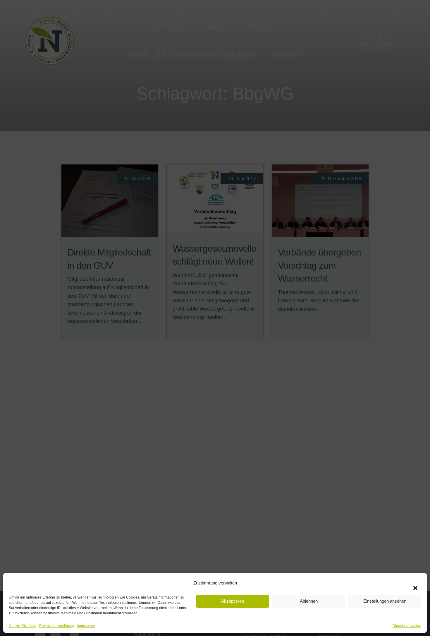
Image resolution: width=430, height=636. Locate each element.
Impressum (86, 626)
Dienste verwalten (407, 626)
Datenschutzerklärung (56, 626)
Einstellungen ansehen (384, 601)
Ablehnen (309, 601)
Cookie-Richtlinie (22, 626)
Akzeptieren (232, 601)
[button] (412, 584)
